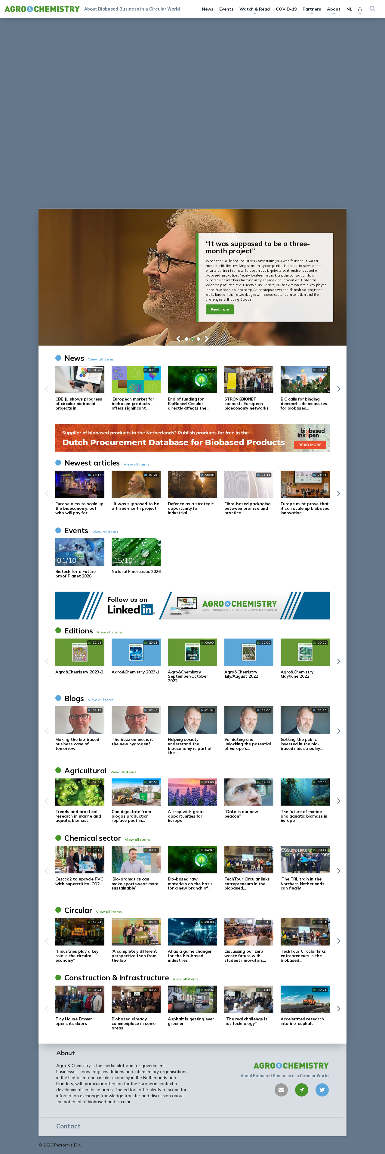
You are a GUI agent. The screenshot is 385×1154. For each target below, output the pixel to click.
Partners (312, 9)
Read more (220, 309)
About (333, 9)
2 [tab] (192, 339)
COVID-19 (286, 9)
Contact (68, 1126)
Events (226, 9)
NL (349, 9)
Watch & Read (254, 9)
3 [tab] (198, 339)
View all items (101, 359)
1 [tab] (186, 339)
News (207, 9)
